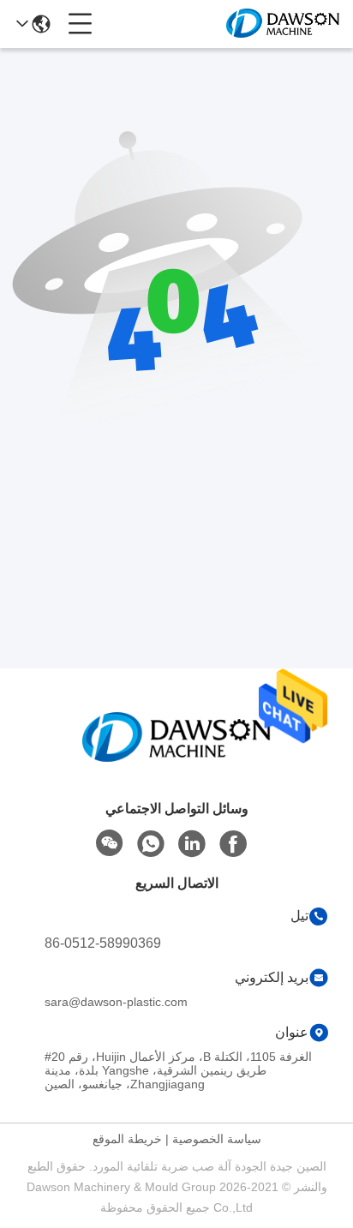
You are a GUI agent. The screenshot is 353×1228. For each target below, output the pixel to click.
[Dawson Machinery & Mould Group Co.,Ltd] (282, 24)
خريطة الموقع (127, 1139)
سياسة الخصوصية (216, 1139)
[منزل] (176, 758)
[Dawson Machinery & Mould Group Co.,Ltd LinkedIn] (191, 844)
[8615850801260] (150, 844)
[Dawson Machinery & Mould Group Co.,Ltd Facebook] (233, 844)
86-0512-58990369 (103, 943)
